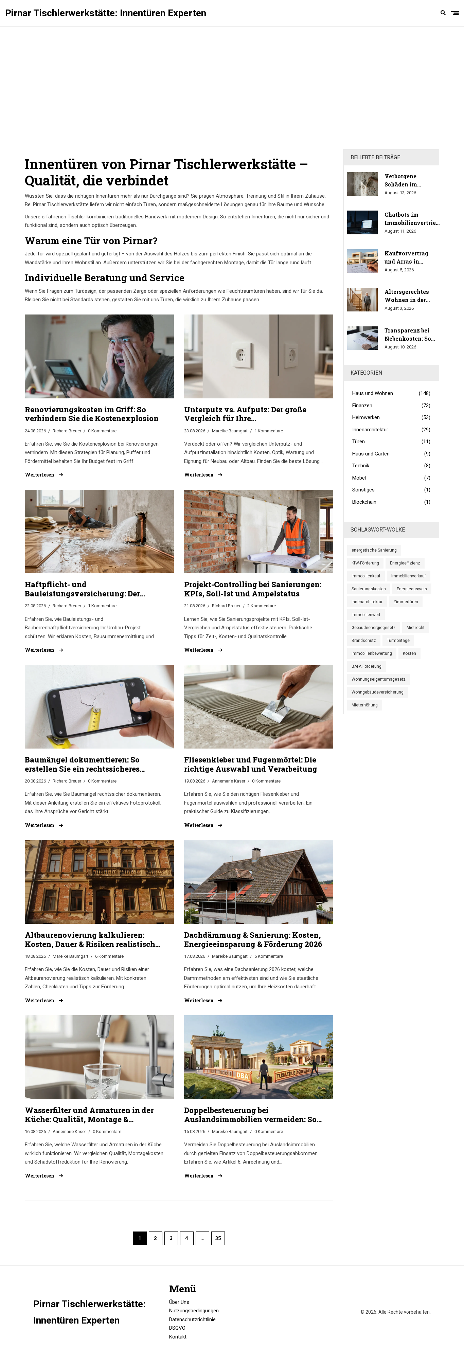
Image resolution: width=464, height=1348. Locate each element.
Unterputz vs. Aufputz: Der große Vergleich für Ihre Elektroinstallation (245, 414)
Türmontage (398, 640)
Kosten (409, 653)
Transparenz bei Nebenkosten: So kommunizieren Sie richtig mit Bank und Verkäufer (408, 335)
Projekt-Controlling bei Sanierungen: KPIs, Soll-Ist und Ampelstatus (252, 589)
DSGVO (177, 1328)
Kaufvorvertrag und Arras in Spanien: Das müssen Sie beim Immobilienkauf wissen (408, 258)
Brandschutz (364, 640)
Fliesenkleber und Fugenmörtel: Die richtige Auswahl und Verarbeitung (250, 764)
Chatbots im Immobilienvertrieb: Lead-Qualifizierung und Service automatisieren (412, 219)
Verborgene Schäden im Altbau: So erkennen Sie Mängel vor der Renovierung (406, 180)
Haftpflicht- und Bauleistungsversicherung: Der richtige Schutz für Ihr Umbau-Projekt (82, 589)
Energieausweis (412, 589)
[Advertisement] (232, 88)
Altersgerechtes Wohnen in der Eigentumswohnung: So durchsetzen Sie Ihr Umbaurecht (414, 296)
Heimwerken (391, 417)
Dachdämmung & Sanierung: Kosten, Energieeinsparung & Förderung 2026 (253, 940)
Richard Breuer (67, 430)
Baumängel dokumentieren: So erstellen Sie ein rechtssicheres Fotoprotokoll (82, 764)
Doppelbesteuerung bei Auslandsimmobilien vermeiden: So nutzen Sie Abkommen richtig (250, 1115)
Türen (391, 441)
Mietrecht (416, 627)
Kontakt (177, 1337)
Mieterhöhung (365, 705)
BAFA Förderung (366, 666)
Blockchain (391, 502)
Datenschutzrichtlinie (192, 1319)
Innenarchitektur (391, 430)
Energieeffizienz (405, 563)
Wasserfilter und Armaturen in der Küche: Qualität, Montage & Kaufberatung (89, 1115)
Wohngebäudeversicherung (378, 692)
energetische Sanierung (374, 550)
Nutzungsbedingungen (194, 1311)
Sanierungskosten (369, 589)
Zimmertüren (405, 601)
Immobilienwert (366, 614)
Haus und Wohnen (391, 393)
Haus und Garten (391, 454)
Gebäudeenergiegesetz (374, 627)
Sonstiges (391, 490)
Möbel (391, 478)
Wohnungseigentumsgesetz (379, 679)
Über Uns (179, 1302)
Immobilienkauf (366, 576)
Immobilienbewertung (372, 653)
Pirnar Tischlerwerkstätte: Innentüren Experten (105, 13)
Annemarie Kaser (228, 781)
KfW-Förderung (365, 563)
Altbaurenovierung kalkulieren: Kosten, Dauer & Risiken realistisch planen (90, 940)
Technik (391, 466)
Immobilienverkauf (408, 576)
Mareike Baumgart (230, 430)
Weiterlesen (40, 474)
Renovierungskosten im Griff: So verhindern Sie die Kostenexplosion (92, 414)
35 (218, 1238)
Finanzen (391, 405)
